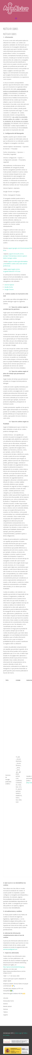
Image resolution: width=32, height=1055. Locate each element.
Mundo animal (7, 1006)
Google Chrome (9, 289)
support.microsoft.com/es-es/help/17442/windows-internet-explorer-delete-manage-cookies (15, 256)
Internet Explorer (9, 285)
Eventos (5, 1004)
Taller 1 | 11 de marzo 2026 (11, 976)
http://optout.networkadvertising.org (13, 967)
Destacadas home (8, 1001)
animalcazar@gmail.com (10, 949)
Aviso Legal (18, 1033)
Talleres (5, 1012)
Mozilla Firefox (8, 287)
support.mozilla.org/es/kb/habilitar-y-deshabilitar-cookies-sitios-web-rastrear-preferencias (15, 264)
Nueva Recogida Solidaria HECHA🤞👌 (14, 993)
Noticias (5, 1009)
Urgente (5, 1015)
